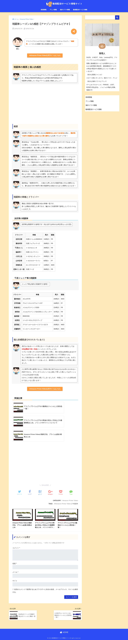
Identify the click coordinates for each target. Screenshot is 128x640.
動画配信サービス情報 (80, 9)
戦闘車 (76, 504)
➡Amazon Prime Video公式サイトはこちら (45, 55)
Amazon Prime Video (70, 500)
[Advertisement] (45, 102)
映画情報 (43, 9)
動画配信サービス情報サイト (67, 3)
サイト (14, 581)
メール (15, 572)
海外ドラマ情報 (65, 9)
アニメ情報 (53, 9)
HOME (65, 632)
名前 (14, 563)
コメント (16, 548)
